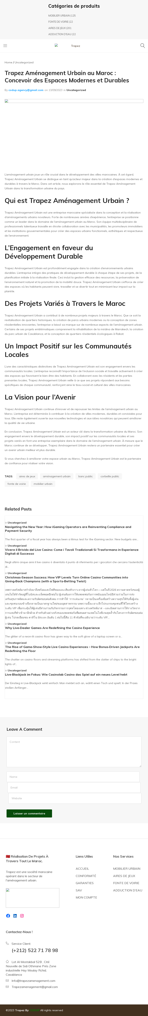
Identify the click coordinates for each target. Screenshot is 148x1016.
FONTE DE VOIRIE (58, 21)
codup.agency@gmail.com (25, 90)
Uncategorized (76, 90)
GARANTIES (85, 883)
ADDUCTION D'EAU (59, 34)
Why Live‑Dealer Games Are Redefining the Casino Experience (52, 628)
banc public (85, 476)
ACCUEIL (82, 868)
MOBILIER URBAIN (59, 15)
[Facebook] (8, 915)
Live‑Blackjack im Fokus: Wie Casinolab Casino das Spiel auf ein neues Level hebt (66, 674)
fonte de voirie (17, 484)
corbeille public (110, 476)
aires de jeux (27, 476)
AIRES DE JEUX (57, 28)
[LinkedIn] (15, 915)
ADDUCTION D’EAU (127, 890)
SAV (79, 890)
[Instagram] (22, 915)
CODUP (34, 1010)
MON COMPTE (86, 897)
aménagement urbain (57, 476)
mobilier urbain (43, 484)
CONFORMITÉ (86, 876)
